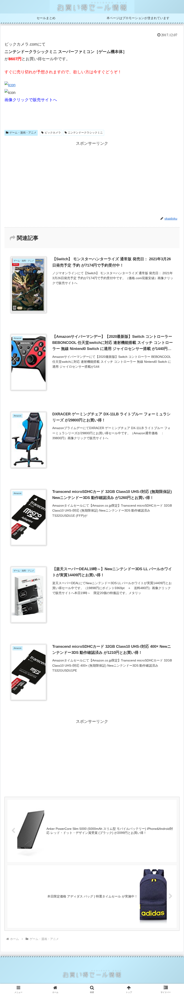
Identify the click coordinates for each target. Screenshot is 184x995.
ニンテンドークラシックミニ (85, 132)
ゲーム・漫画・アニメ (22, 132)
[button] (170, 730)
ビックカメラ (53, 132)
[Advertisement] (92, 178)
